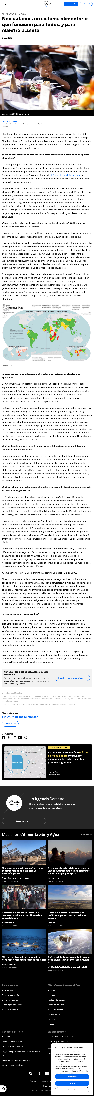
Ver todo (86, 834)
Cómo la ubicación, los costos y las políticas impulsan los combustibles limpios (67, 915)
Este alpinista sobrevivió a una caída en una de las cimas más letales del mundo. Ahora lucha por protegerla (69, 871)
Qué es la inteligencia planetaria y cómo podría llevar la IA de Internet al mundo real (69, 960)
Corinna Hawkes (9, 121)
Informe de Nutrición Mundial (66, 175)
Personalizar (72, 1090)
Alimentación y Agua (14, 14)
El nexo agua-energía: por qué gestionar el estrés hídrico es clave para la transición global (23, 871)
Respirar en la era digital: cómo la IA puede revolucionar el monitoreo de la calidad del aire (22, 915)
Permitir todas (72, 1077)
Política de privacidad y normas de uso (47, 1081)
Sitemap (47, 1086)
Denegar (72, 1083)
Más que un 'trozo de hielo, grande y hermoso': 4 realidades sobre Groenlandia (24, 958)
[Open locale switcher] (3, 1089)
